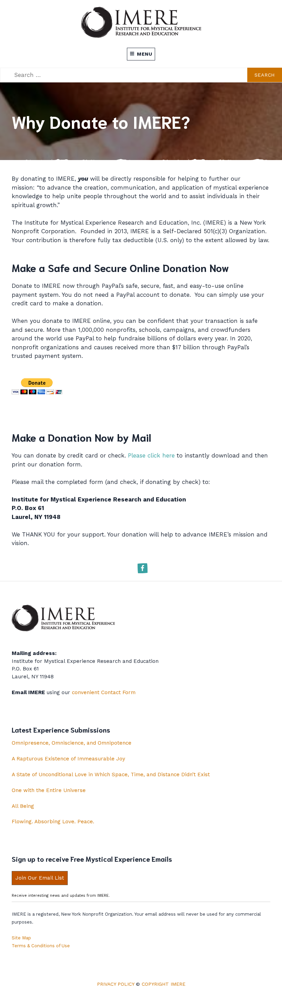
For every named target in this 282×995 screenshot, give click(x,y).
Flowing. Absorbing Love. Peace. (53, 821)
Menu (144, 54)
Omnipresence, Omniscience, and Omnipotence (71, 743)
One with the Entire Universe (49, 790)
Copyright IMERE (163, 984)
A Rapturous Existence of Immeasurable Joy (68, 759)
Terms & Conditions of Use (41, 945)
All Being (23, 806)
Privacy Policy (115, 984)
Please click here (151, 455)
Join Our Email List (39, 878)
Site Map (21, 937)
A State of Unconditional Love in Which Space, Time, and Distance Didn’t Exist (111, 774)
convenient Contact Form (103, 692)
